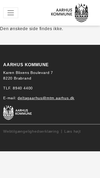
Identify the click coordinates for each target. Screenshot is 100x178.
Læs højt (72, 131)
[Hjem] (69, 12)
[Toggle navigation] (10, 12)
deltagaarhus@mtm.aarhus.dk (46, 98)
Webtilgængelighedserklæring (31, 131)
